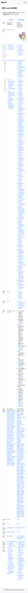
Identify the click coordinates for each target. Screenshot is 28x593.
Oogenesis (10, 99)
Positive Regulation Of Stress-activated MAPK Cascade (21, 178)
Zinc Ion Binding (20, 573)
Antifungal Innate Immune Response (21, 258)
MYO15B (11, 446)
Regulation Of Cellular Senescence (11, 569)
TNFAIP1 (19, 490)
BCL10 (18, 413)
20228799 (20, 406)
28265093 (20, 376)
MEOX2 (22, 467)
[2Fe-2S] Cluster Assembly (10, 548)
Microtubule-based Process (11, 566)
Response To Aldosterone (21, 281)
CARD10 (19, 416)
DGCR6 (8, 421)
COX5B (13, 420)
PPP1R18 (19, 477)
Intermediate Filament (21, 553)
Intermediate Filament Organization (21, 576)
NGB (8, 449)
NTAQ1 (18, 472)
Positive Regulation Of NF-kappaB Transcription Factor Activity (21, 231)
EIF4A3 (22, 435)
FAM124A (13, 425)
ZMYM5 (18, 507)
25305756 (20, 361)
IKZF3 (18, 448)
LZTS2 (21, 466)
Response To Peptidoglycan (21, 119)
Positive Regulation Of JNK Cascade (21, 209)
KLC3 (14, 438)
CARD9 (21, 19)
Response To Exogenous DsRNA (21, 196)
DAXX (23, 431)
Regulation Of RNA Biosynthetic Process (21, 549)
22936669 (20, 348)
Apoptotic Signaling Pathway (20, 268)
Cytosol (20, 46)
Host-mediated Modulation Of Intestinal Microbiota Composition (21, 214)
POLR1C (9, 451)
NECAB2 (23, 470)
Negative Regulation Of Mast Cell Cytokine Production (11, 559)
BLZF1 (21, 413)
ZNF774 (18, 515)
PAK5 (18, 473)
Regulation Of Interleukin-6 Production (21, 132)
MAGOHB (9, 444)
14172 (8, 523)
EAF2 (8, 424)
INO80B (21, 448)
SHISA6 (22, 481)
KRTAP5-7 (19, 462)
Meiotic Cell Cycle (11, 101)
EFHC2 (18, 435)
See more (9, 573)
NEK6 (8, 448)
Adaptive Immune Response (20, 87)
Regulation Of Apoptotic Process (21, 185)
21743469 (20, 322)
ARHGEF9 (12, 413)
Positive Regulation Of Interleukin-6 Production (21, 165)
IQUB (8, 437)
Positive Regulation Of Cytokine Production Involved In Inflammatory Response (21, 275)
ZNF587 (18, 512)
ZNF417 (8, 465)
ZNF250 (18, 509)
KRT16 (18, 455)
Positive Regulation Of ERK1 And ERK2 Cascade (21, 263)
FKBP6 (11, 430)
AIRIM (14, 411)
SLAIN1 (18, 483)
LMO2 (12, 439)
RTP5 (18, 480)
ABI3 (14, 410)
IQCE (18, 449)
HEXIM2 (9, 435)
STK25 (13, 458)
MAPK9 (13, 444)
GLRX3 (11, 431)
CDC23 (12, 418)
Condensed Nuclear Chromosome (11, 46)
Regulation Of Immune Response (21, 220)
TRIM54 (18, 494)
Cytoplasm (20, 45)
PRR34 (8, 452)
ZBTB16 (21, 502)
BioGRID (11, 14)
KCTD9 (18, 451)
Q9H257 (18, 532)
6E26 (20, 536)
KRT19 (21, 455)
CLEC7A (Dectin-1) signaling (20, 297)
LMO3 (21, 465)
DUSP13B (19, 434)
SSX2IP (22, 483)
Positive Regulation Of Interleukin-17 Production (21, 159)
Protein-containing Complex (20, 53)
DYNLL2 (13, 423)
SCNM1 (18, 481)
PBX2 (21, 473)
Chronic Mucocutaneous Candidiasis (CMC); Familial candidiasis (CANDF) (21, 304)
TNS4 (22, 490)
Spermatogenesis (11, 89)
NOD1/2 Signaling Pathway (20, 293)
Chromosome (11, 49)
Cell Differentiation (11, 91)
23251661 (20, 388)
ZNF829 (22, 515)
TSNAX (18, 497)
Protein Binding (11, 60)
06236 (18, 523)
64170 (18, 519)
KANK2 (11, 437)
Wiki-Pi (4, 2)
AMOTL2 (19, 411)
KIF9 (8, 438)
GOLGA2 (13, 432)
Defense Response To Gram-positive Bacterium (21, 225)
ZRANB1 (19, 516)
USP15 (18, 500)
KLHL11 (8, 439)
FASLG (12, 428)
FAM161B (19, 439)
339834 (8, 519)
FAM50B (19, 441)
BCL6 (13, 414)
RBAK (22, 479)
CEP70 (23, 428)
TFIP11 (18, 488)
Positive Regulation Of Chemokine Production (21, 142)
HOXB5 (23, 445)
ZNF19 (18, 508)
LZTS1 (18, 466)
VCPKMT (19, 501)
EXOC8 (8, 425)
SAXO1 (21, 480)
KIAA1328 (19, 452)
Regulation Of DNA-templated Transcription (21, 544)
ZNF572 (22, 511)
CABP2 (22, 414)
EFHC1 (11, 424)
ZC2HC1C (19, 504)
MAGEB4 (9, 442)
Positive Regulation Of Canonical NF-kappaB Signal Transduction (21, 190)
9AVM (18, 539)
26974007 (20, 344)
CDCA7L (19, 425)
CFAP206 (9, 420)
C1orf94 (18, 414)
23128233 (20, 365)
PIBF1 (18, 474)
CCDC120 (13, 417)
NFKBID (12, 448)
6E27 (23, 536)
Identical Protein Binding (21, 66)
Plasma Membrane (20, 48)
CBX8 (23, 417)
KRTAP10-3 (20, 459)
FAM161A (19, 438)
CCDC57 (9, 418)
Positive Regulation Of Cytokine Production (21, 82)
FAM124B (9, 427)
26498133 (20, 372)
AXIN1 (22, 411)
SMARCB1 (9, 458)
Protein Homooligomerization (21, 237)
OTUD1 (22, 472)
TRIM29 (18, 493)
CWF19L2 (19, 431)
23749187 (20, 323)
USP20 (11, 462)
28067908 (20, 350)
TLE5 (21, 488)
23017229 (20, 383)
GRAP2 (8, 434)
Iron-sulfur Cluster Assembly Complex (10, 553)
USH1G (21, 498)
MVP (8, 446)
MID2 (8, 445)
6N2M (20, 537)
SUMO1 (18, 486)
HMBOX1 (19, 445)
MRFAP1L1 (12, 445)
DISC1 (18, 432)
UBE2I (22, 497)
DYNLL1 (9, 423)
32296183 (22, 12)
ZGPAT (8, 463)
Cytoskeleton (11, 564)
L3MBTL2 (19, 463)
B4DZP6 (9, 532)
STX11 (22, 484)
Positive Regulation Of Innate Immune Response (21, 204)
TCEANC (19, 487)
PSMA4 (18, 479)
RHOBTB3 (9, 455)
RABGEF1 (12, 452)
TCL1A (22, 487)
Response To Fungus (21, 104)
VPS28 (22, 501)
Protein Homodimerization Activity (21, 70)
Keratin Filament (20, 556)
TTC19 (12, 460)
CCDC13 (19, 418)
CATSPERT (19, 417)
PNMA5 (21, 476)
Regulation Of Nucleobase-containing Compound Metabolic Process (21, 567)
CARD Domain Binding (21, 76)
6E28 (18, 537)
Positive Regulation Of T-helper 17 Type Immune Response (21, 285)
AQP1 (8, 413)
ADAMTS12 (9, 411)
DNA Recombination (11, 80)
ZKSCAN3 (12, 463)
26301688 (20, 393)
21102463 (21, 347)
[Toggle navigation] (25, 2)
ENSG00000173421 (11, 528)
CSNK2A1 (23, 430)
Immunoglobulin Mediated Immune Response (21, 115)
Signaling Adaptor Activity (20, 63)
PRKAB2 (13, 451)
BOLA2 (8, 416)
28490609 (20, 318)
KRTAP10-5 (19, 460)
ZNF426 (18, 511)
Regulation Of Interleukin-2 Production (21, 127)
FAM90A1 (19, 442)
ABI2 (11, 410)
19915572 (20, 402)
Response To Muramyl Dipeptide (21, 123)
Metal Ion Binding (20, 73)
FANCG (13, 427)
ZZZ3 (22, 516)
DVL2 (12, 421)
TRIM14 (11, 459)
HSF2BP (19, 446)
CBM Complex (21, 50)
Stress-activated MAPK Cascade (20, 242)
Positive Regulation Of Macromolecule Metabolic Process (21, 109)
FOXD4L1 (19, 444)
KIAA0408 (22, 451)
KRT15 (21, 453)
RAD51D (9, 453)
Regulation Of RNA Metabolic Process (21, 561)
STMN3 (18, 484)
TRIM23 (22, 491)
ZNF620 (22, 512)
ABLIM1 (22, 410)
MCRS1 (18, 467)
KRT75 (18, 458)
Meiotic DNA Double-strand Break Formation (11, 96)
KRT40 (21, 456)
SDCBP (13, 456)
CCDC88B (19, 423)
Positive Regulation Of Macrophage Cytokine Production (21, 252)
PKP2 (18, 476)
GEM (8, 431)
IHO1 (11, 19)
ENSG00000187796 (21, 528)
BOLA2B (12, 416)
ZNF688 (12, 465)
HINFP (12, 435)
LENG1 (23, 463)
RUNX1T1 (9, 456)
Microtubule (11, 572)
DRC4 (21, 432)
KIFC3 (10, 438)
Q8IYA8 (13, 532)
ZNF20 (21, 508)
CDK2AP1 (19, 427)
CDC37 (22, 424)
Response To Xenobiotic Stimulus (21, 101)
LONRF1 (12, 441)
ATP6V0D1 (9, 414)
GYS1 (12, 434)
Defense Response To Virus (21, 247)
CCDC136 (19, 420)
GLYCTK (9, 432)
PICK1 (10, 449)
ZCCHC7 (19, 505)
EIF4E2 (18, 437)
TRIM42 (8, 460)
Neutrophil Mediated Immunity (20, 95)
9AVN (21, 539)
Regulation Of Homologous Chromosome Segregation (11, 106)
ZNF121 (22, 507)
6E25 (18, 536)
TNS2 (8, 459)
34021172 (23, 355)
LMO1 (18, 465)
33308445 (20, 397)
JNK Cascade (21, 98)
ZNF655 (18, 514)
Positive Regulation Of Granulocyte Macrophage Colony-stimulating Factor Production (21, 150)
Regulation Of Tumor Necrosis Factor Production (21, 136)
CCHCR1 (19, 424)
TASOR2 (23, 486)
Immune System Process (20, 91)
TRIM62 (22, 494)
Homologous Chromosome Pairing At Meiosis (11, 85)
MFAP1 (18, 469)
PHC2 (24, 473)
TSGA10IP (19, 495)
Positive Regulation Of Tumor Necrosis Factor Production (21, 171)
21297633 (20, 404)
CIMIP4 (18, 430)
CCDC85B (19, 421)
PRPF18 (23, 477)
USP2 (8, 462)
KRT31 (18, 456)
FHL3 (8, 430)
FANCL (8, 428)
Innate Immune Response (21, 199)
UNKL (18, 498)
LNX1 (8, 441)
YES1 (18, 502)
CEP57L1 (19, 428)
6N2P (23, 537)
